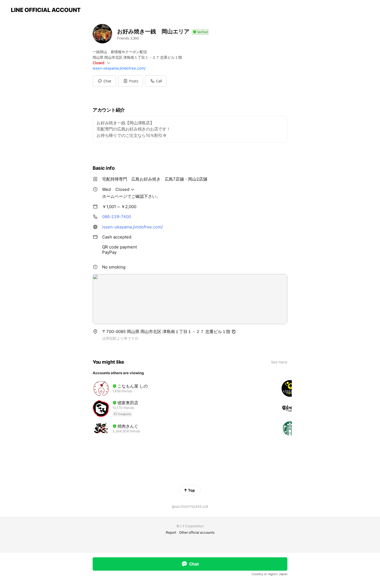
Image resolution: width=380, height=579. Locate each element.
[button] (130, 81)
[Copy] (233, 331)
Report (171, 532)
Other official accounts (196, 532)
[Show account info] (200, 32)
